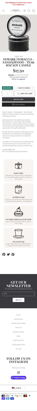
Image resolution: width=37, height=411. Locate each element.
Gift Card (18, 349)
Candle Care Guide (18, 340)
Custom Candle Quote (18, 345)
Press (18, 336)
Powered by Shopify (22, 393)
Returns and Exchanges (18, 323)
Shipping (11, 75)
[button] (3, 11)
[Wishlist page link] (25, 11)
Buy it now (18, 99)
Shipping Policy (18, 319)
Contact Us (18, 328)
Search (18, 315)
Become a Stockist (18, 332)
